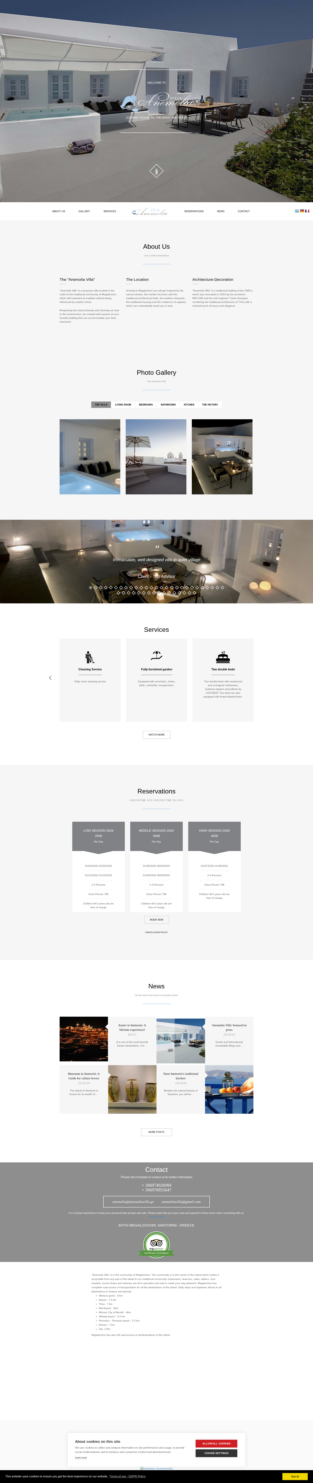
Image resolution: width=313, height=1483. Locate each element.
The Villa (101, 404)
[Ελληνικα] (297, 210)
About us (58, 211)
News (220, 211)
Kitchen (189, 404)
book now (156, 919)
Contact (244, 211)
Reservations (194, 211)
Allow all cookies (216, 1443)
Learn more (81, 1457)
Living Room (123, 404)
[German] (302, 210)
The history (210, 404)
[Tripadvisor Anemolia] (156, 1245)
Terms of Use (156, 1216)
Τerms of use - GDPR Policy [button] (127, 1476)
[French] (307, 210)
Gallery (84, 211)
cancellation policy (156, 932)
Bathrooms (168, 404)
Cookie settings (216, 1453)
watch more (157, 734)
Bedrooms (146, 404)
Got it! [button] (295, 1476)
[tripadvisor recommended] (156, 1468)
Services (109, 211)
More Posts (156, 1132)
